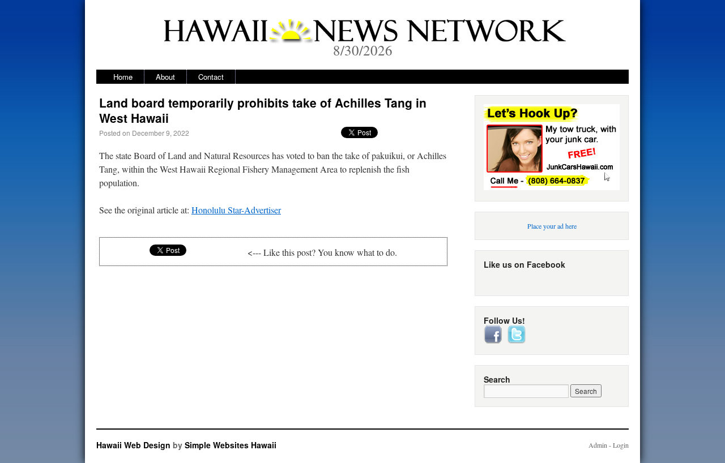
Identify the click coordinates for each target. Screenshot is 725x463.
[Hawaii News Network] (362, 36)
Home (123, 76)
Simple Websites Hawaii (230, 445)
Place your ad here (552, 225)
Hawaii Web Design (133, 445)
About (165, 76)
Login (621, 444)
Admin (597, 444)
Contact (211, 76)
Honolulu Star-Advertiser (236, 210)
